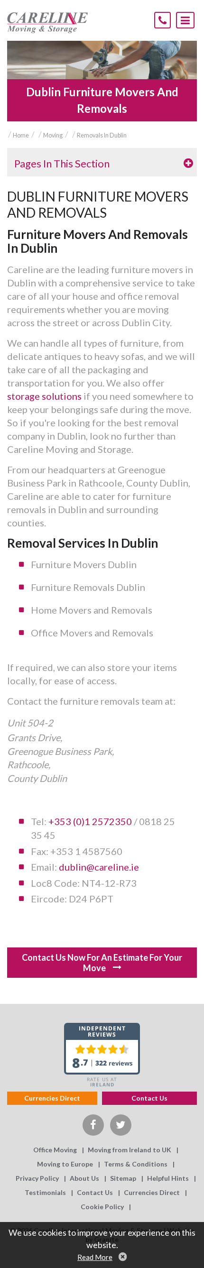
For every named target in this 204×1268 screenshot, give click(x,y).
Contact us (149, 1098)
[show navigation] (185, 20)
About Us (84, 1178)
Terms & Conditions (135, 1164)
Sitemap (123, 1178)
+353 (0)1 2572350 (90, 821)
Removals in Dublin (102, 135)
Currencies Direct (52, 1098)
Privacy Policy (37, 1178)
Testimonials (45, 1192)
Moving (53, 135)
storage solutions (45, 396)
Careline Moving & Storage (47, 22)
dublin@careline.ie (99, 867)
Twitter (120, 1125)
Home (21, 135)
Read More (94, 1257)
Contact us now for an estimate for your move (102, 962)
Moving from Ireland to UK (129, 1150)
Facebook (93, 1125)
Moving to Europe (65, 1164)
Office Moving (55, 1150)
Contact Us (95, 1192)
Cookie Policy (102, 1207)
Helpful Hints (168, 1178)
